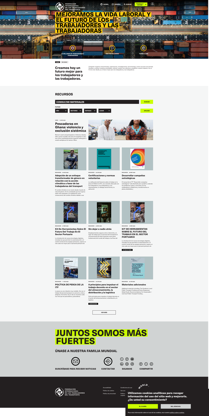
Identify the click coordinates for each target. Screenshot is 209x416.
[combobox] (61, 111)
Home (57, 62)
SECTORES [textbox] (74, 111)
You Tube (132, 359)
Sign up (75, 362)
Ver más (104, 312)
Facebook (127, 359)
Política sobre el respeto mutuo (125, 394)
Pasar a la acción (139, 4)
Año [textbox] (57, 111)
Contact (108, 362)
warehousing (93, 303)
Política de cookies (108, 391)
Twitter (122, 359)
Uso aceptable (125, 391)
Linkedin (122, 364)
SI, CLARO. (143, 406)
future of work (127, 250)
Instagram (127, 364)
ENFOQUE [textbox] (88, 111)
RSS (132, 364)
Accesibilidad (107, 387)
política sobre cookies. (177, 413)
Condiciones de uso (126, 387)
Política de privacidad (109, 393)
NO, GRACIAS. (176, 406)
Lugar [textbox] (101, 111)
